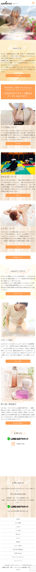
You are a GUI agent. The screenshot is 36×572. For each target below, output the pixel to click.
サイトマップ (18, 561)
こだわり (18, 526)
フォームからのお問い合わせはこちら (18, 511)
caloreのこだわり (18, 293)
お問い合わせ (18, 553)
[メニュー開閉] (33, 3)
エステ (18, 247)
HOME (18, 519)
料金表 (18, 542)
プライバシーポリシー (18, 557)
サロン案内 (18, 75)
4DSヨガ (18, 195)
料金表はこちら (18, 257)
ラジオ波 (18, 143)
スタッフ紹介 (18, 361)
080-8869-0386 (20, 494)
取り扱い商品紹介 (18, 423)
